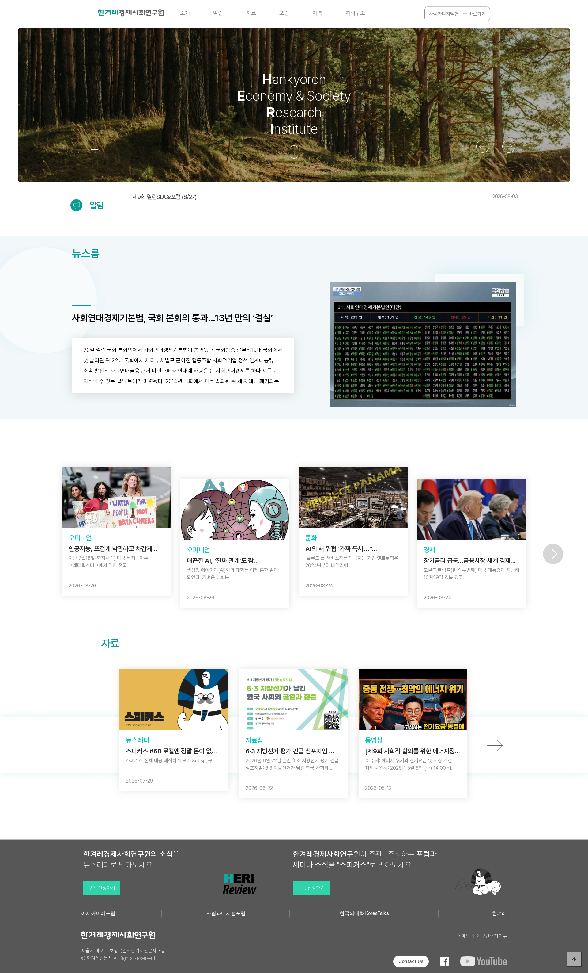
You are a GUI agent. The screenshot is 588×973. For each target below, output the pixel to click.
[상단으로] (574, 959)
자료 (251, 13)
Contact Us (411, 961)
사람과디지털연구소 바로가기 (457, 14)
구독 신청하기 (101, 888)
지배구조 (355, 13)
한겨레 (499, 913)
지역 (317, 13)
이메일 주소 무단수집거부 (482, 936)
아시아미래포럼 (98, 913)
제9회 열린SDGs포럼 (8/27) (325, 197)
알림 (218, 13)
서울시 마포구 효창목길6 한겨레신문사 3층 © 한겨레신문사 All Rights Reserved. (123, 954)
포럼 (284, 13)
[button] (77, 149)
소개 (185, 13)
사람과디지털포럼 (226, 913)
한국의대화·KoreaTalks (364, 913)
